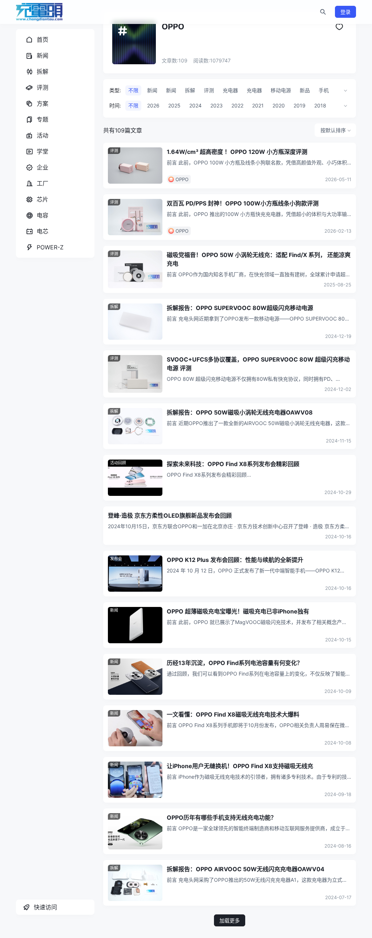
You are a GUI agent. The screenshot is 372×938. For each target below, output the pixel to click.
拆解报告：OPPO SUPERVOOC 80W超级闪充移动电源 (240, 307)
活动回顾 (118, 462)
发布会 (116, 558)
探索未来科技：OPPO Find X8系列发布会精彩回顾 (233, 464)
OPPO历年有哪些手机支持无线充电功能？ (221, 817)
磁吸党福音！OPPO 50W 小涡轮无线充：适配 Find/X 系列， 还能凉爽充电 (259, 259)
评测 (114, 150)
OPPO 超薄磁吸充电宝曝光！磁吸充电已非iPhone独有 (238, 611)
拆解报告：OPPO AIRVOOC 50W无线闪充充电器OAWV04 (245, 869)
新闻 (114, 610)
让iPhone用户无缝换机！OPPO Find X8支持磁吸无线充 (240, 766)
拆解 (114, 306)
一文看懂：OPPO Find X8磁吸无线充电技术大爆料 (233, 714)
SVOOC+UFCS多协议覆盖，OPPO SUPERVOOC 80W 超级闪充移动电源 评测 (258, 364)
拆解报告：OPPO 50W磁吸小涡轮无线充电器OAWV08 (240, 412)
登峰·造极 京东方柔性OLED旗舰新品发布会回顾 (170, 515)
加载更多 (229, 920)
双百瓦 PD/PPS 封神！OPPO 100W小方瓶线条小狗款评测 (243, 203)
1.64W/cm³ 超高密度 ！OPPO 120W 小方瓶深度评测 (237, 151)
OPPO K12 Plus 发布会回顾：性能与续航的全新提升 (235, 559)
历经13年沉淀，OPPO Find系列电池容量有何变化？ (235, 662)
